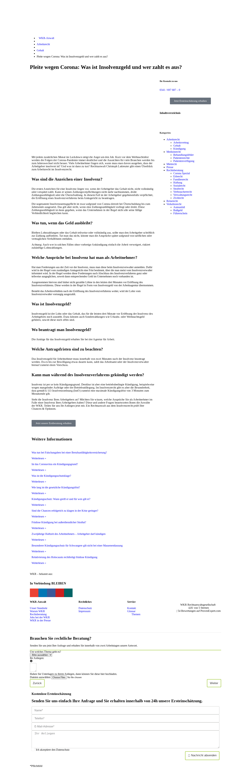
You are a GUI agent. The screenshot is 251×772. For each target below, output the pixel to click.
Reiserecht (172, 201)
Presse (169, 167)
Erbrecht (178, 176)
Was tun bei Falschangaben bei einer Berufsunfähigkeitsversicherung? (69, 452)
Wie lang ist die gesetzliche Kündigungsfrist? (56, 487)
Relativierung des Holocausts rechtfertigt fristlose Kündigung (64, 557)
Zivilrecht (178, 197)
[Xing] (68, 593)
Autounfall (179, 207)
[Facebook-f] (51, 593)
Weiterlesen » (39, 458)
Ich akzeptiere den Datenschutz (52, 749)
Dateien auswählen (40, 677)
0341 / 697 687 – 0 (170, 89)
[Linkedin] (42, 593)
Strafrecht (178, 188)
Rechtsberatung (174, 170)
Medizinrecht (173, 151)
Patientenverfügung (183, 161)
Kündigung (179, 148)
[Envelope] (34, 593)
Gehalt (176, 145)
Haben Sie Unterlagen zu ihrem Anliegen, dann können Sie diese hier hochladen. (73, 673)
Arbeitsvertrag (181, 142)
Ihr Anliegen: (37, 658)
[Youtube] (59, 593)
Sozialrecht (179, 185)
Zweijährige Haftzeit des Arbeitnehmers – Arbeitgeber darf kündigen (69, 533)
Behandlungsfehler (183, 154)
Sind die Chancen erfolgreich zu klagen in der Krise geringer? (65, 510)
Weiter (214, 683)
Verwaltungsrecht (182, 194)
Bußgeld (178, 210)
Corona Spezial (181, 173)
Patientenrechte (181, 157)
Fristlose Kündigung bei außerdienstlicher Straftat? (59, 522)
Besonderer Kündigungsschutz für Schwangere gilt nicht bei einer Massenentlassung (77, 545)
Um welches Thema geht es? (45, 651)
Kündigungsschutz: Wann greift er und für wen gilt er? (61, 499)
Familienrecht (180, 179)
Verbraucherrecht (182, 191)
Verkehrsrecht (173, 204)
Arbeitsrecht (173, 139)
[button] (190, 119)
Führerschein (180, 213)
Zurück (37, 683)
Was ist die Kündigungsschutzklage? (51, 475)
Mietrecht (171, 164)
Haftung (177, 182)
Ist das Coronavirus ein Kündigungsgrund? (55, 464)
